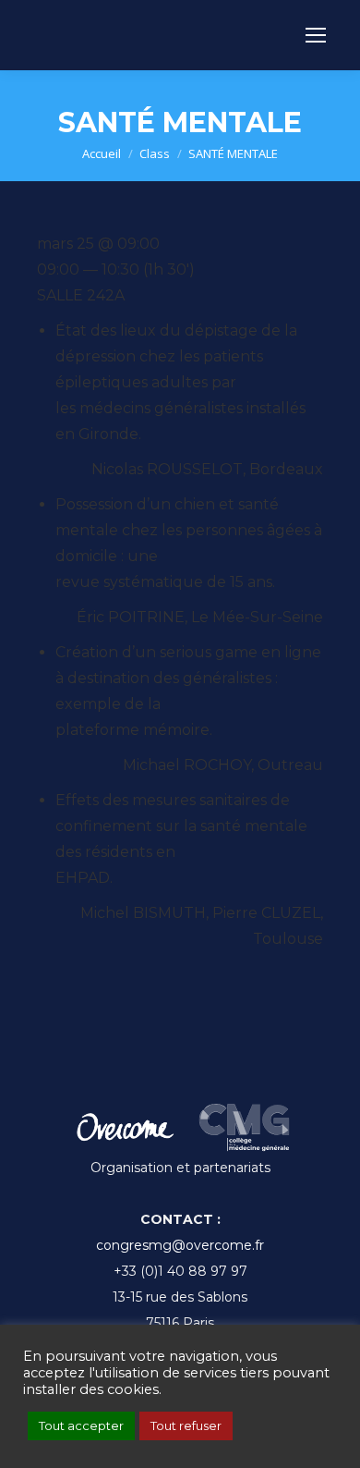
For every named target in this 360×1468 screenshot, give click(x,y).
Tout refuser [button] (186, 1425)
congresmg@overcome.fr (180, 1245)
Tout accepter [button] (81, 1425)
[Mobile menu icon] (316, 35)
